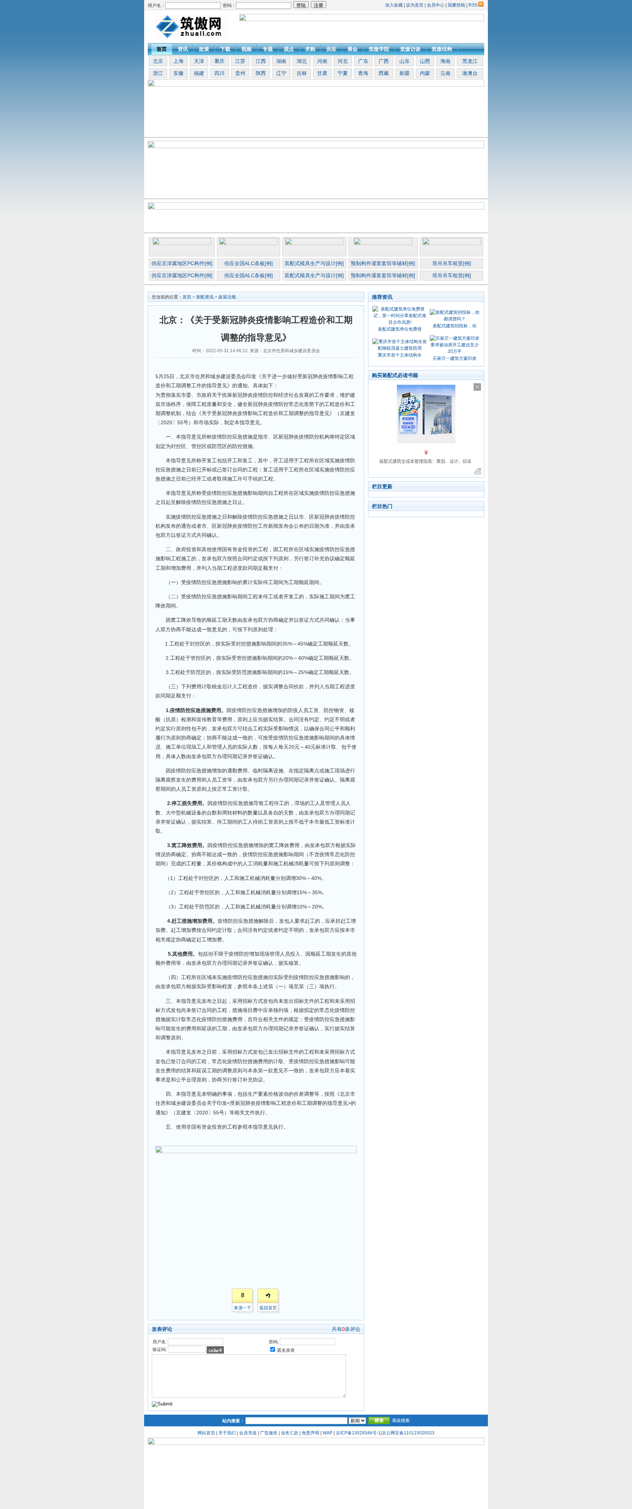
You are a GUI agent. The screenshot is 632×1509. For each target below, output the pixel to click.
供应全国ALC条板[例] (248, 263)
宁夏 (343, 73)
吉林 (302, 73)
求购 (310, 49)
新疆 (404, 73)
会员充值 (248, 1432)
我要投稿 (456, 5)
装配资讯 (205, 297)
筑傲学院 (379, 49)
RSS (473, 5)
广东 (363, 61)
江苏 (240, 61)
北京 (158, 61)
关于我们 (227, 1432)
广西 (384, 61)
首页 (162, 49)
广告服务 (269, 1432)
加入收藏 (394, 5)
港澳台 (470, 73)
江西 (261, 61)
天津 (199, 61)
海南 (445, 61)
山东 (404, 61)
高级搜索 (401, 1420)
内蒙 (425, 73)
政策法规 (227, 297)
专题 (268, 49)
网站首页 (206, 1432)
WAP (327, 1432)
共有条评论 (346, 1329)
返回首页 (268, 1307)
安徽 (178, 73)
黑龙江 (470, 61)
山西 (425, 61)
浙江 (158, 73)
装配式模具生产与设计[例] (314, 263)
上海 (178, 61)
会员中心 (435, 5)
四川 (219, 73)
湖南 (281, 61)
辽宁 (281, 73)
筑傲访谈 (410, 49)
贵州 (240, 73)
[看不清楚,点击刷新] (215, 1350)
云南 (445, 73)
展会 (352, 49)
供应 (331, 49)
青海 (363, 73)
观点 (289, 49)
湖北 (302, 61)
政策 (204, 49)
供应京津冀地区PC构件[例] (181, 263)
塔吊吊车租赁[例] (451, 263)
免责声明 (310, 1432)
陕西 (261, 73)
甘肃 (322, 73)
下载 (225, 49)
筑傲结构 (442, 49)
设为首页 (415, 5)
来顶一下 (242, 1307)
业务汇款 (289, 1432)
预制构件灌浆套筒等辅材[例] (383, 263)
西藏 (384, 73)
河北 (343, 61)
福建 (199, 73)
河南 (322, 61)
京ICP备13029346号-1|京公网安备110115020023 (385, 1432)
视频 (246, 49)
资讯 (183, 49)
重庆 (219, 61)
